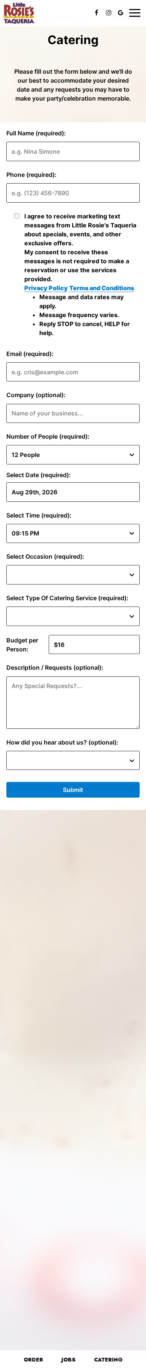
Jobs (68, 1359)
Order (32, 1359)
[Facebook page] (97, 13)
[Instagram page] (109, 13)
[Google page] (121, 13)
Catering (108, 1359)
